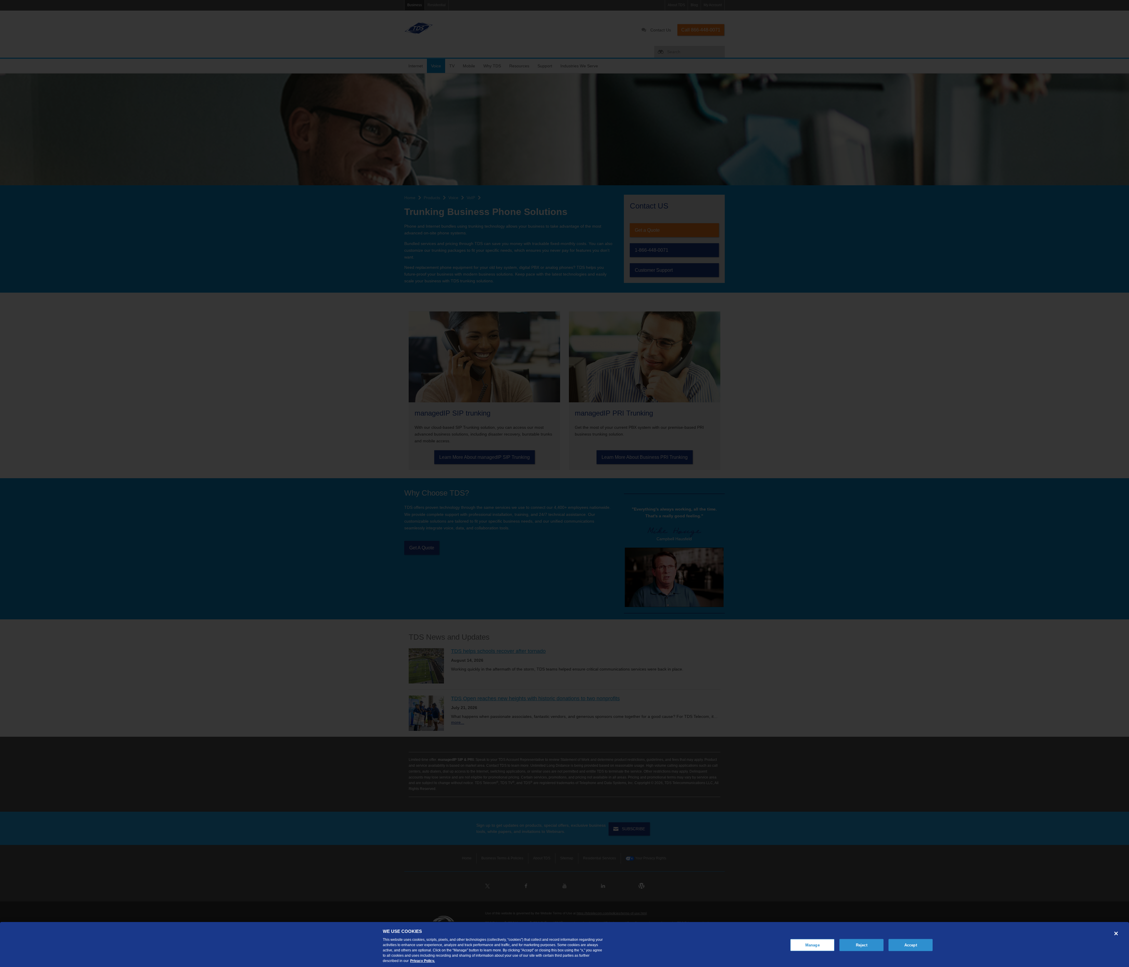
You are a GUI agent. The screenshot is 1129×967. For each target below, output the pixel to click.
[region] (564, 944)
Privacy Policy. (422, 961)
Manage (812, 945)
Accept (910, 945)
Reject (861, 945)
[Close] (1116, 933)
